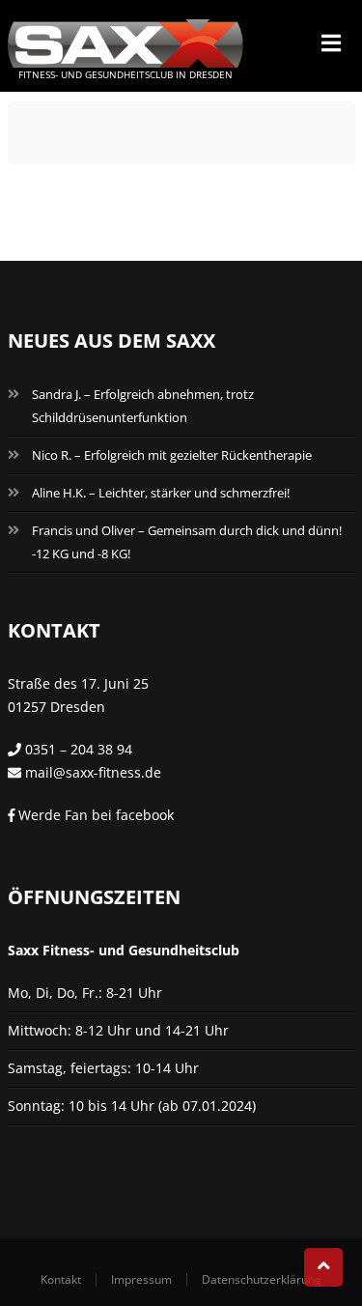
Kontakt (61, 1279)
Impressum (141, 1279)
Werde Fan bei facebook (94, 815)
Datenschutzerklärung (261, 1279)
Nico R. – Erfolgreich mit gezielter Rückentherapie (172, 455)
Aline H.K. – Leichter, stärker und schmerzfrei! (161, 492)
